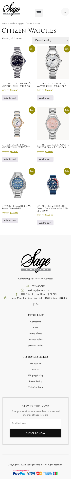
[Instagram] (37, 304)
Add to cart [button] (10, 98)
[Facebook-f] (34, 304)
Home (4, 23)
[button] (39, 13)
